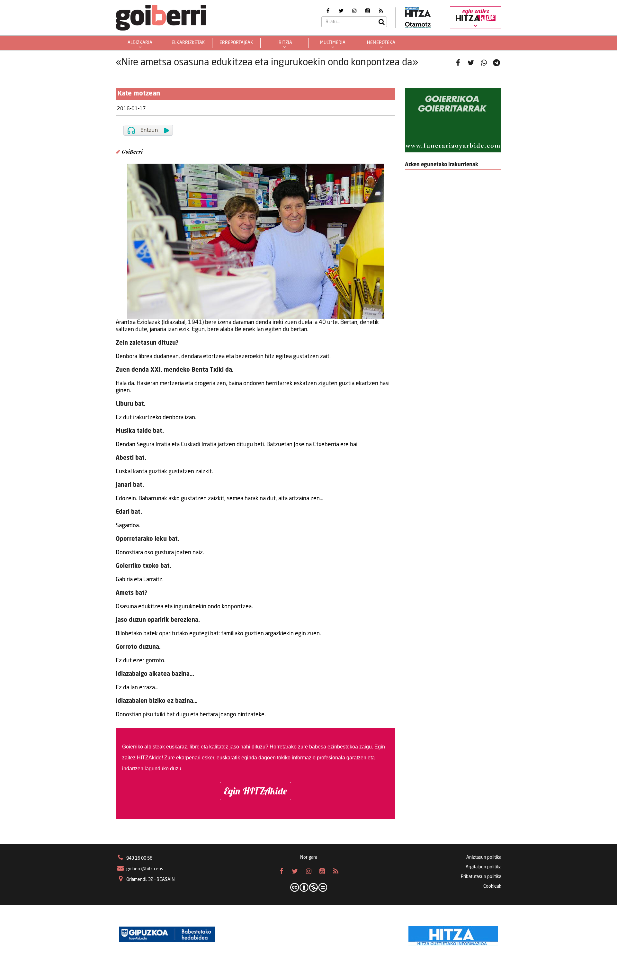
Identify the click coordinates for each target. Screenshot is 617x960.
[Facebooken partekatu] (458, 63)
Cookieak (492, 886)
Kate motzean (139, 94)
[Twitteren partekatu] (471, 63)
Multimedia (332, 43)
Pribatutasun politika (481, 876)
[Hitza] (453, 934)
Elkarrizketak (188, 43)
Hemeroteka (381, 43)
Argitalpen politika (483, 867)
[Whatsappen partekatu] (483, 63)
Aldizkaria (140, 43)
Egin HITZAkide (255, 791)
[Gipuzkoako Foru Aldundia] (167, 934)
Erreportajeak (236, 43)
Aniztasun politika (483, 857)
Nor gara (308, 857)
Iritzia (284, 43)
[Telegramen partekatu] (496, 63)
